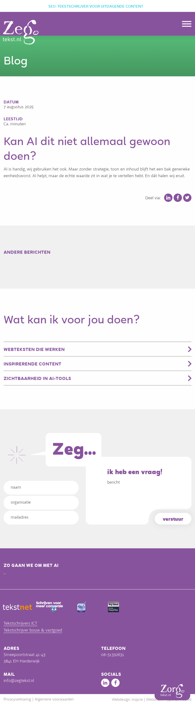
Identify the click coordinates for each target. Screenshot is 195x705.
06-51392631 (112, 654)
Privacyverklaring (17, 699)
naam (16, 487)
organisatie (21, 502)
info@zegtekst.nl (19, 680)
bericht (113, 482)
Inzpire (137, 699)
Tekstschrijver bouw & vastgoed (33, 630)
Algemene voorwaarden (54, 699)
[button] (186, 25)
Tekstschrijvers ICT (20, 623)
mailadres (20, 517)
